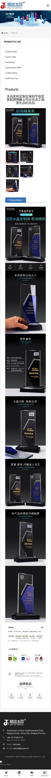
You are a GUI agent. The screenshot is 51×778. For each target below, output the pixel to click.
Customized (10, 62)
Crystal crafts (10, 57)
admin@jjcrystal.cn (21, 748)
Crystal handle (11, 51)
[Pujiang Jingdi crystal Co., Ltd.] (13, 5)
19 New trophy (11, 73)
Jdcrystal (16, 744)
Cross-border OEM (13, 67)
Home (5, 33)
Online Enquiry (16, 764)
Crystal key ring (11, 78)
